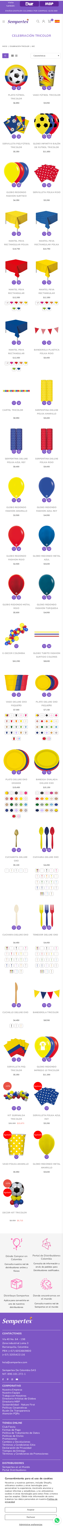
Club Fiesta (8, 1427)
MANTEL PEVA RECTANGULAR (16, 291)
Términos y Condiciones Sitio (18, 1445)
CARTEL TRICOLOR (12, 410)
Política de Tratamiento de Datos (21, 1433)
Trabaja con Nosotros (14, 1395)
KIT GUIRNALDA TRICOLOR (16, 1117)
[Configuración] (56, 21)
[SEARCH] (38, 21)
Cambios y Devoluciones (16, 1441)
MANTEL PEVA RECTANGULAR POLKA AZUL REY (46, 243)
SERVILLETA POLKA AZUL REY (46, 1117)
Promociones (9, 1438)
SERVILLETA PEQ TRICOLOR (16, 1068)
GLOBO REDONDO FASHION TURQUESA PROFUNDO (46, 606)
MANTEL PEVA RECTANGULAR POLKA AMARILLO (16, 243)
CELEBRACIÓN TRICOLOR (20, 46)
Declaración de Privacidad (16, 1448)
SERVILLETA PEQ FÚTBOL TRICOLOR (16, 145)
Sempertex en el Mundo (16, 1467)
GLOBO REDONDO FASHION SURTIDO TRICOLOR (16, 194)
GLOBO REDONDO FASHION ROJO (16, 558)
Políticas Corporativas (14, 1407)
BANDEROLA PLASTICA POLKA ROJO (46, 351)
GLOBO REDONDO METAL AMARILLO (46, 1166)
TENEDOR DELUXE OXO (45, 934)
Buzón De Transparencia (16, 1410)
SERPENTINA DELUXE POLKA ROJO (46, 460)
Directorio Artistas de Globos (19, 1398)
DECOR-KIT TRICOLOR (14, 1212)
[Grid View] (12, 55)
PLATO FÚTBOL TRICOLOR (16, 97)
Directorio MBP (11, 1401)
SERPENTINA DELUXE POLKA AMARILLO (46, 412)
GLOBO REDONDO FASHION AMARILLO (16, 509)
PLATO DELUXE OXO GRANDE (16, 781)
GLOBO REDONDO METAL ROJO (16, 606)
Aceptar (30, 1509)
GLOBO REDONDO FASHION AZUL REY (46, 509)
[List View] (16, 55)
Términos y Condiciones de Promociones (25, 1453)
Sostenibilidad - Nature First (18, 1404)
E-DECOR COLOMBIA (13, 653)
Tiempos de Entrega (13, 1451)
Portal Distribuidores (14, 1470)
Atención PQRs (11, 1413)
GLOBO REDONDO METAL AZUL (46, 558)
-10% (7, 1086)
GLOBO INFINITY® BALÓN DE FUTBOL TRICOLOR (46, 145)
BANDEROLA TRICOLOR (46, 1012)
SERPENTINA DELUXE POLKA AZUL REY (16, 460)
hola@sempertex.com (14, 1362)
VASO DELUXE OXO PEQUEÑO (16, 703)
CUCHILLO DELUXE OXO (15, 1012)
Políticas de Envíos (13, 1436)
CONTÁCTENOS (12, 1333)
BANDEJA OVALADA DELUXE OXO (46, 781)
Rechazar (31, 1517)
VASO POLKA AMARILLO (15, 1164)
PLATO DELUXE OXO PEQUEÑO (46, 703)
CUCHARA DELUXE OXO (46, 857)
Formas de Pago (11, 1430)
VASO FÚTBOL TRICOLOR (47, 95)
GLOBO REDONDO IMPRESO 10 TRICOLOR (46, 1068)
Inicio (4, 46)
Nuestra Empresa (12, 1389)
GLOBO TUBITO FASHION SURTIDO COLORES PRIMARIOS (46, 655)
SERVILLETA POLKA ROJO (47, 192)
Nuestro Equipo (11, 1392)
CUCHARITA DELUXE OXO (16, 859)
